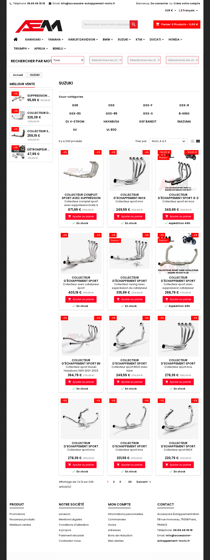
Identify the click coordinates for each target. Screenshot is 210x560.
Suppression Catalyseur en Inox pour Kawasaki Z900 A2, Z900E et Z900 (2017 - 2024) (39, 95)
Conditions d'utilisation (74, 525)
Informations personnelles (125, 514)
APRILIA (39, 48)
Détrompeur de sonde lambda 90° (39, 149)
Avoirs (112, 525)
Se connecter (159, 3)
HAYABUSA (111, 121)
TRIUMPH (20, 48)
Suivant (144, 482)
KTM (139, 39)
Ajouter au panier (81, 216)
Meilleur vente (22, 84)
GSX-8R (111, 113)
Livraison (64, 514)
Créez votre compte (186, 3)
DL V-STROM (75, 121)
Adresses (114, 530)
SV (75, 130)
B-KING (184, 113)
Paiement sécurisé (71, 535)
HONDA (174, 39)
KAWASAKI (33, 39)
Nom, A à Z (169, 141)
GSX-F (148, 105)
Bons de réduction (120, 535)
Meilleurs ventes (20, 525)
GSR (75, 105)
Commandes (117, 519)
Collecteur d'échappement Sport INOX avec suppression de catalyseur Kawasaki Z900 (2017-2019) (39, 113)
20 (130, 482)
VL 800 (111, 130)
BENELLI (58, 48)
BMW (106, 39)
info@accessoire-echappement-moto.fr (88, 3)
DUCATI (155, 39)
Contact (165, 504)
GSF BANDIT (147, 121)
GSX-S (148, 113)
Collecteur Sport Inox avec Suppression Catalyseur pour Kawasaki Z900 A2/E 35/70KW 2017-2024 (39, 131)
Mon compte (119, 504)
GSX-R (184, 105)
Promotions (17, 514)
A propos (65, 530)
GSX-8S (75, 113)
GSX (111, 105)
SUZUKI (123, 39)
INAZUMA (184, 121)
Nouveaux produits (22, 519)
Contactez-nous (70, 541)
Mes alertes (116, 541)
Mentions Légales (70, 519)
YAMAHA (54, 39)
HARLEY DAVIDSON (81, 39)
